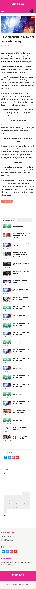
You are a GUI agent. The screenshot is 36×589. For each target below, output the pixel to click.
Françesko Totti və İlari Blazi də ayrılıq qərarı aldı (21, 411)
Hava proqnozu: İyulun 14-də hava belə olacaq (20, 394)
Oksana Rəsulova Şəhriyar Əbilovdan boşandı (20, 298)
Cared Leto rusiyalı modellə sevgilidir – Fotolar (20, 437)
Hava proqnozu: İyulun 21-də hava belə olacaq (20, 333)
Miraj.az (11, 56)
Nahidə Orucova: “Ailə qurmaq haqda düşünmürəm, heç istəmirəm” (21, 235)
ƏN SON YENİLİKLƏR (9, 220)
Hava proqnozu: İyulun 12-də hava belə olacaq (20, 420)
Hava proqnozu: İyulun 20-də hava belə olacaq (20, 342)
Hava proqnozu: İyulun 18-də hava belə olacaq (20, 359)
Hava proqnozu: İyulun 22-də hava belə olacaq (20, 324)
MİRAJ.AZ (18, 4)
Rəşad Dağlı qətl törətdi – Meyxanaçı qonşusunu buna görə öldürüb (20, 254)
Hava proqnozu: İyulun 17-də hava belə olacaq (20, 368)
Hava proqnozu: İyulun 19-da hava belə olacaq (20, 350)
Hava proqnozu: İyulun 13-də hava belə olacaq (20, 402)
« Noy (5, 515)
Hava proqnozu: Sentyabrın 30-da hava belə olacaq (20, 290)
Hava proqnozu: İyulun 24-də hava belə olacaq (20, 307)
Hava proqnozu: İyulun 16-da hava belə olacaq (20, 376)
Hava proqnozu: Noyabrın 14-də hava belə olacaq (21, 225)
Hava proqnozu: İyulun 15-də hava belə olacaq (20, 385)
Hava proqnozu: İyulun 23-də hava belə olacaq (20, 316)
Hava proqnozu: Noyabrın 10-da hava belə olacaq (21, 245)
